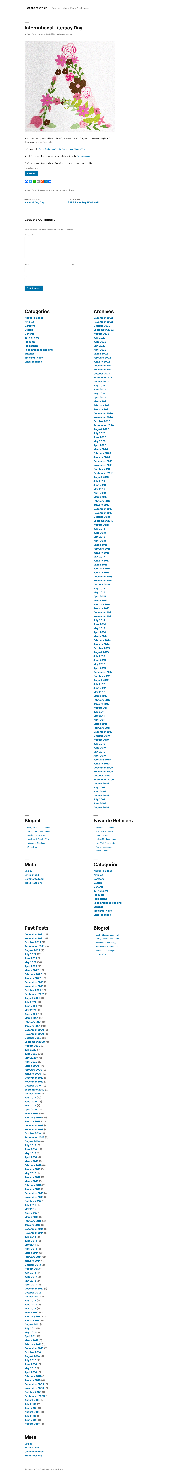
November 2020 (103, 417)
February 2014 (102, 640)
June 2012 (100, 688)
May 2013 (99, 664)
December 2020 (103, 413)
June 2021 (100, 389)
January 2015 (101, 608)
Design (29, 329)
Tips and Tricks (34, 357)
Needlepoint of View (36, 7)
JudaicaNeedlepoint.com (106, 839)
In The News (32, 337)
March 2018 (100, 544)
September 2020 (104, 425)
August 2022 (101, 333)
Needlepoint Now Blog (37, 835)
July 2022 (99, 337)
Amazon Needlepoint (105, 827)
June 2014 (100, 624)
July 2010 (99, 743)
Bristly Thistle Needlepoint (38, 827)
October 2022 (102, 325)
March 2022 (101, 353)
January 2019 (101, 504)
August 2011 (101, 707)
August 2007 (101, 807)
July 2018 (99, 528)
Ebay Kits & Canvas (104, 831)
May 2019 (99, 489)
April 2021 (100, 397)
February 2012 (102, 699)
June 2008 (100, 803)
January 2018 (101, 552)
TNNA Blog (32, 847)
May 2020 (100, 441)
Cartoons (30, 325)
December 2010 (103, 731)
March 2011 (100, 723)
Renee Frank (31, 34)
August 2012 (101, 680)
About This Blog (34, 317)
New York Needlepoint (105, 843)
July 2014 (99, 620)
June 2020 (100, 437)
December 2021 (103, 365)
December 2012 (103, 672)
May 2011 (99, 715)
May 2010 (99, 751)
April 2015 (100, 596)
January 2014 (102, 644)
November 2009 (103, 771)
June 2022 (100, 341)
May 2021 (99, 393)
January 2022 (102, 361)
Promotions (63, 190)
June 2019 (100, 485)
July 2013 (99, 656)
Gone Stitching (102, 835)
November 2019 (103, 465)
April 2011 (99, 719)
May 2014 (99, 628)
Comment (29, 235)
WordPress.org (33, 882)
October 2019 (102, 469)
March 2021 (100, 401)
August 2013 (101, 652)
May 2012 (99, 692)
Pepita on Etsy (102, 850)
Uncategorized (33, 361)
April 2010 (100, 755)
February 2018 (102, 548)
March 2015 (100, 600)
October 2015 (102, 584)
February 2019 (102, 500)
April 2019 (100, 492)
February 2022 (102, 357)
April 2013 (100, 668)
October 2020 (102, 421)
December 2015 (103, 576)
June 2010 (100, 747)
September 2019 (103, 473)
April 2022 (100, 349)
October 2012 (102, 676)
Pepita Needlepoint (104, 847)
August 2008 (101, 795)
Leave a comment (65, 34)
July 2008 (99, 799)
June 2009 (100, 791)
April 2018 (100, 540)
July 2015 (99, 588)
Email (73, 264)
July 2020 (99, 433)
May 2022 (99, 345)
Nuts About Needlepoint (37, 843)
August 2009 (101, 783)
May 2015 (99, 592)
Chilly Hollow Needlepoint (38, 831)
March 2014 (101, 636)
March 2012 (100, 695)
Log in (28, 870)
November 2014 (103, 616)
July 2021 (99, 385)
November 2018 (103, 512)
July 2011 (99, 711)
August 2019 (101, 477)
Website (27, 276)
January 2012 (101, 703)
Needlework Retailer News (38, 839)
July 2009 (99, 787)
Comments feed (34, 878)
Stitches (29, 353)
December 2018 (103, 508)
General (29, 333)
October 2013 (102, 648)
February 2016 (102, 568)
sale (72, 190)
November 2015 (103, 580)
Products (30, 341)
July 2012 (99, 683)
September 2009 (104, 779)
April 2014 (100, 632)
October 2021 (102, 373)
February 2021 (102, 405)
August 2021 (101, 381)
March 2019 (100, 496)
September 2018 (103, 520)
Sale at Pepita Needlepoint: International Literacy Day (62, 149)
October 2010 (102, 735)
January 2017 (101, 560)
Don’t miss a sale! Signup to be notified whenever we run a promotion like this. (58, 163)
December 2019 (103, 461)
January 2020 (102, 457)
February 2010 (102, 759)
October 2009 (102, 775)
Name (27, 264)
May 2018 (99, 536)
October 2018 (102, 516)
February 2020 (102, 453)
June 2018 (100, 532)
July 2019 (99, 481)
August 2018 (101, 524)
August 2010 (101, 739)
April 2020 (100, 445)
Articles (29, 321)
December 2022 (103, 317)
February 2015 (102, 604)
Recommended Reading (39, 349)
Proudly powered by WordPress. (51, 1469)
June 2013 (100, 660)
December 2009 (103, 767)
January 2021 (101, 409)
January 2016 (101, 572)
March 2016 (100, 564)
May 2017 (99, 556)
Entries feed (32, 874)
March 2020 (101, 449)
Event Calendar (83, 156)
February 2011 (102, 727)
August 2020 (101, 429)
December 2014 (103, 612)
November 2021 (103, 369)
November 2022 (103, 321)
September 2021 (103, 377)
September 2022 (104, 329)
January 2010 (102, 763)
